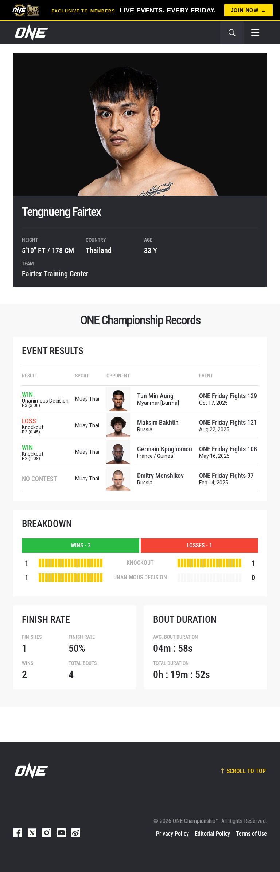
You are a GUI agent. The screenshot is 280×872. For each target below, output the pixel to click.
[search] (232, 32)
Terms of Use (251, 833)
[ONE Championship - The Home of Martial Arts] (30, 32)
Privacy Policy (172, 833)
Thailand (99, 250)
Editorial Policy (212, 833)
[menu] (255, 33)
